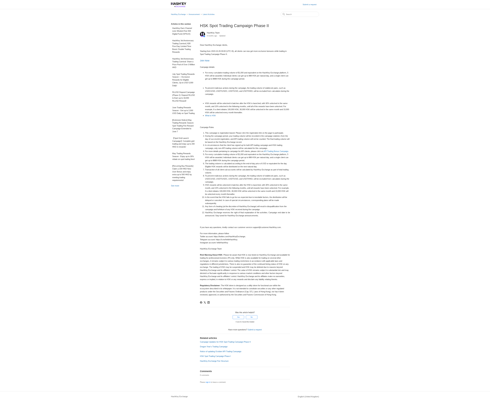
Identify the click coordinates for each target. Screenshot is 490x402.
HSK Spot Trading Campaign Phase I (215, 356)
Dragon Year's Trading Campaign (214, 346)
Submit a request (309, 4)
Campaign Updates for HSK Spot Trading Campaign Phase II (225, 342)
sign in (208, 382)
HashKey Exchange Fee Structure (214, 361)
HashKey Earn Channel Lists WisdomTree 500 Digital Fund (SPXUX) (182, 31)
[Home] (178, 6)
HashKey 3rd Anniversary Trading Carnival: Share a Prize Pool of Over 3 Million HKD (183, 63)
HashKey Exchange (178, 14)
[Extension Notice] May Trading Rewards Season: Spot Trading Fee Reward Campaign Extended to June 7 (183, 126)
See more (175, 186)
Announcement (194, 14)
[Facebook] (201, 302)
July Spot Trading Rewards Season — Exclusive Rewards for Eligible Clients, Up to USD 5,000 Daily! (183, 80)
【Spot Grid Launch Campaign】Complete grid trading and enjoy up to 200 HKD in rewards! (183, 142)
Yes (238, 317)
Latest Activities (209, 14)
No (252, 317)
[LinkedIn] (208, 302)
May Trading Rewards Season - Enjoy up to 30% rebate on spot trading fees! (183, 156)
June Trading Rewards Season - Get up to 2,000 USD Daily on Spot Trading (183, 110)
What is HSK (210, 115)
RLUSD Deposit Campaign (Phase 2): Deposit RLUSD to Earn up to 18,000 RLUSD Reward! (183, 96)
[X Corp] (205, 302)
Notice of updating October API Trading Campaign (220, 351)
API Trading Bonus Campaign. (276, 151)
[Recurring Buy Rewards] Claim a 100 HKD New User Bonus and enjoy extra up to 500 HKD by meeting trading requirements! (182, 173)
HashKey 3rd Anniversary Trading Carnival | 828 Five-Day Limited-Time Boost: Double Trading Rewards (183, 46)
